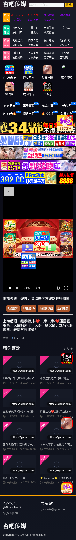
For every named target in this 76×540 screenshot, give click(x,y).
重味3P (17, 52)
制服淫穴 (17, 40)
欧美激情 (49, 32)
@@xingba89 (11, 513)
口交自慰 (33, 40)
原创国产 (17, 32)
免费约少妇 (46, 308)
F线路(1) (13, 308)
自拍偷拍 (49, 27)
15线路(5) (29, 308)
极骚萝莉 (49, 52)
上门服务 (62, 308)
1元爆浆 (66, 105)
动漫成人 (65, 44)
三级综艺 (49, 44)
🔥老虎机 (47, 113)
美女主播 (18, 337)
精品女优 (65, 40)
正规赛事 (28, 105)
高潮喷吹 (49, 57)
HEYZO (65, 52)
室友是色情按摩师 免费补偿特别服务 (25, 411)
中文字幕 (65, 27)
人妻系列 (33, 52)
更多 (66, 348)
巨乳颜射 (65, 57)
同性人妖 (17, 44)
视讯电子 (28, 113)
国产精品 (17, 27)
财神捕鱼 (66, 113)
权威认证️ (47, 105)
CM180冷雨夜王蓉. (14, 477)
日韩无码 (33, 32)
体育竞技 (9, 105)
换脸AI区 (33, 44)
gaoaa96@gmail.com (54, 509)
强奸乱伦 (49, 40)
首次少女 (33, 57)
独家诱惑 (17, 57)
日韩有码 (33, 27)
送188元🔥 (9, 113)
